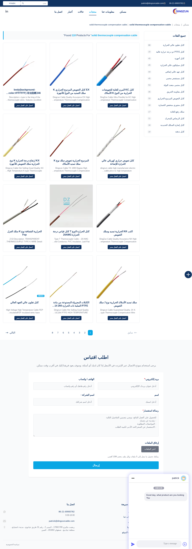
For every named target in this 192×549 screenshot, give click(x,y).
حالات (81, 12)
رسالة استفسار (151, 410)
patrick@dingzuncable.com (152, 3)
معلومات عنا (108, 12)
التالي (12, 332)
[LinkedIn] (6, 12)
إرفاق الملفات (152, 443)
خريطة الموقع (128, 532)
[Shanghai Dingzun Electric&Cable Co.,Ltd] (180, 13)
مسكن (123, 12)
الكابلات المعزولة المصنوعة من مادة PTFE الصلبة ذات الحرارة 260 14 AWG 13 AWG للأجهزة (71, 305)
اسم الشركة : (87, 395)
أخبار (70, 12)
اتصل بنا (58, 12)
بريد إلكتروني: (151, 379)
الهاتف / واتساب (86, 379)
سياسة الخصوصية (12, 544)
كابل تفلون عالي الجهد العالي (24, 302)
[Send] (132, 544)
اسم (156, 395)
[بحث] (23, 3)
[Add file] (185, 544)
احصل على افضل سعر (118, 105)
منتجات (92, 12)
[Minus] (133, 478)
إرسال (96, 465)
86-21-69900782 (176, 3)
